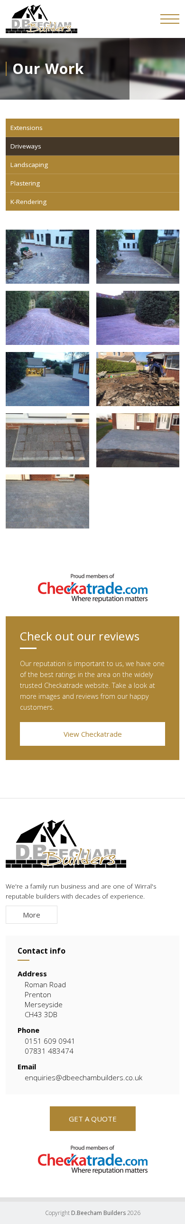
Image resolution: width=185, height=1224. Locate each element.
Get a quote (93, 1118)
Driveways (25, 146)
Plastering (25, 183)
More (31, 914)
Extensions (26, 127)
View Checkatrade (93, 734)
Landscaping (29, 164)
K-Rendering (28, 201)
